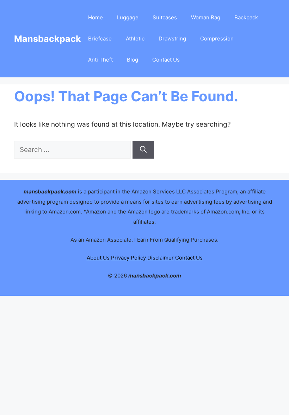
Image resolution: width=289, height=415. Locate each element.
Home (95, 17)
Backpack (246, 17)
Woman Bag (205, 17)
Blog (132, 59)
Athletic (135, 38)
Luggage (128, 17)
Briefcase (100, 38)
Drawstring (172, 38)
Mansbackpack (47, 38)
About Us (98, 257)
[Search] (143, 150)
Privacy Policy (128, 257)
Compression (217, 38)
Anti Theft (100, 59)
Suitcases (165, 17)
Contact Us (166, 59)
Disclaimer (160, 257)
